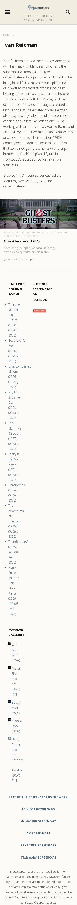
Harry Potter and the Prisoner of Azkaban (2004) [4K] (18, 759)
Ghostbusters (12, 236)
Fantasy (62, 232)
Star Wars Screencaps (38, 857)
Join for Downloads (38, 809)
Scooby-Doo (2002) (17, 726)
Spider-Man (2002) (17, 707)
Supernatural (30, 236)
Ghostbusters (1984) (22, 241)
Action (25, 232)
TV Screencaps (38, 833)
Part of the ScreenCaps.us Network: (38, 797)
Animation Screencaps (38, 821)
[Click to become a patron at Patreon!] (39, 313)
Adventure (38, 232)
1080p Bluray (11, 232)
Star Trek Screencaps (38, 845)
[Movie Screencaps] (38, 7)
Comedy (51, 232)
